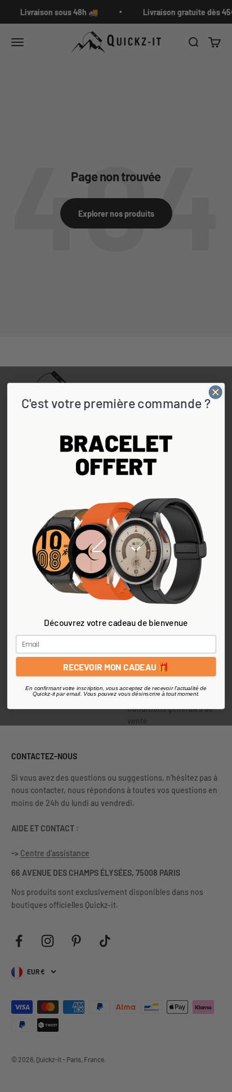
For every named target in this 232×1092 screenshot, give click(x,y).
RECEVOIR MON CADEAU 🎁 (116, 666)
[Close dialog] (215, 392)
